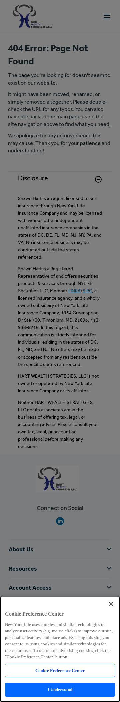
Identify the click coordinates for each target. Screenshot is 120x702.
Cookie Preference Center (60, 670)
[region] (60, 649)
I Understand (60, 689)
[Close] (111, 604)
